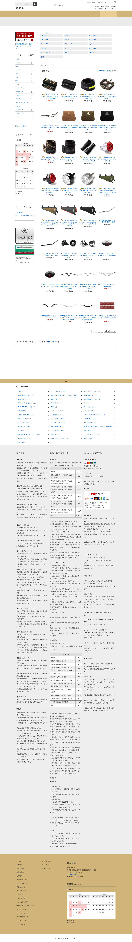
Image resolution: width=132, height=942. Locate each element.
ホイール (43, 48)
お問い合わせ (105, 6)
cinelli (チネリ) (111, 21)
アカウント (109, 2)
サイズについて (21, 891)
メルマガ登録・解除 (22, 917)
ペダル (91, 44)
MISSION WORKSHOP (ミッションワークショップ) (74, 21)
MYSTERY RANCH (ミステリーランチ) (65, 21)
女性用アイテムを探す (74, 14)
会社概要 (114, 6)
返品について (20, 887)
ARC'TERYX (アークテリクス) (20, 21)
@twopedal (52, 342)
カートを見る (46, 865)
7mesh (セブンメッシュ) (92, 21)
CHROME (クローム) (47, 21)
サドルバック (92, 39)
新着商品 (19, 865)
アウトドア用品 (99, 29)
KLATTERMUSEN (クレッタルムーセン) (38, 21)
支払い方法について (22, 879)
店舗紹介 (91, 14)
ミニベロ (47, 29)
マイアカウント (47, 861)
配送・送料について (22, 883)
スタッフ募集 (95, 6)
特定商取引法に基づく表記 (25, 905)
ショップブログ (108, 14)
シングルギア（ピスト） (28, 29)
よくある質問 (100, 8)
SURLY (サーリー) (101, 21)
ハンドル (43, 35)
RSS (17, 924)
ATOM (23, 924)
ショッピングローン (20, 212)
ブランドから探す (57, 14)
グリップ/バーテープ (94, 35)
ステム (67, 35)
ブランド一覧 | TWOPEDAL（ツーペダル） (24, 216)
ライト (67, 48)
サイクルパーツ (25, 26)
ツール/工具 (92, 52)
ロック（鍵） (92, 48)
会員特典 (100, 2)
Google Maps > (72, 874)
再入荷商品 (20, 872)
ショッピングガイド (111, 8)
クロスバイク (73, 26)
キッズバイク (73, 29)
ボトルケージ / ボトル (71, 44)
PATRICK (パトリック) (83, 21)
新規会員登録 (91, 2)
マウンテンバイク (99, 26)
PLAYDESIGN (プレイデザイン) (56, 21)
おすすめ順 (101, 71)
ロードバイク (48, 26)
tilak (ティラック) (29, 21)
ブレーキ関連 (44, 44)
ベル (66, 52)
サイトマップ (20, 913)
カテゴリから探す (40, 14)
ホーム (41, 33)
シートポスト (44, 39)
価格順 (109, 71)
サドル (67, 39)
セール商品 (20, 868)
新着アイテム (23, 14)
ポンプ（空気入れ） (46, 52)
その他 (42, 57)
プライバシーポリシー (23, 909)
